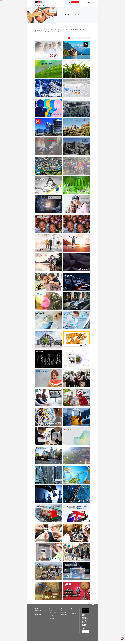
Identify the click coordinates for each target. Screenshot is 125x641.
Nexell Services (52, 613)
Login (1, 0)
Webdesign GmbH (49, 638)
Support (66, 2)
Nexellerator (51, 617)
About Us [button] (73, 608)
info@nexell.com (38, 610)
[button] (122, 638)
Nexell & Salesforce (52, 612)
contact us (68, 35)
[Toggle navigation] (88, 2)
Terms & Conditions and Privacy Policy (83, 638)
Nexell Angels (79, 37)
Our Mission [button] (51, 610)
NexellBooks (63, 612)
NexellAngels (51, 618)
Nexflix (72, 615)
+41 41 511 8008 (38, 611)
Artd (46, 638)
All (69, 37)
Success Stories (64, 614)
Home (50, 608)
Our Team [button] (63, 610)
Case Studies (86, 37)
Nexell (73, 37)
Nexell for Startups (52, 615)
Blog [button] (72, 610)
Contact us (74, 2)
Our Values (63, 608)
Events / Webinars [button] (74, 611)
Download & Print (74, 613)
